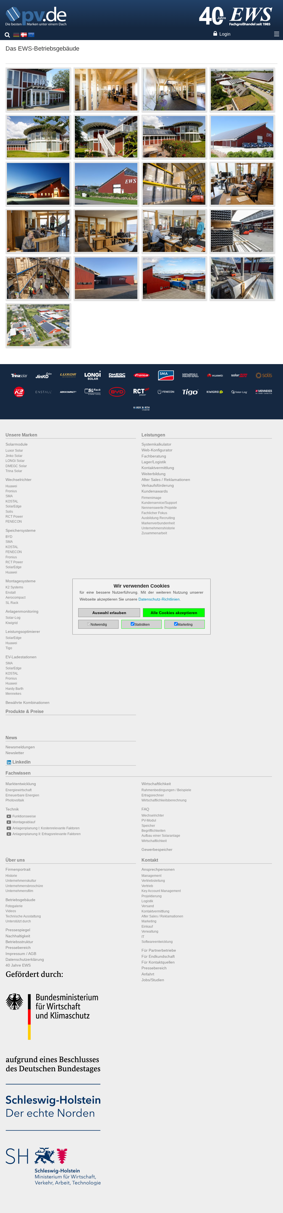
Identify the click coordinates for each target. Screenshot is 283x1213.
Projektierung (152, 896)
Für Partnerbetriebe (159, 950)
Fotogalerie (14, 906)
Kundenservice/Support (159, 503)
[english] (31, 34)
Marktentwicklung (21, 784)
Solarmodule (17, 444)
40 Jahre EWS (18, 965)
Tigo (9, 648)
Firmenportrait (18, 869)
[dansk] (23, 34)
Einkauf (147, 926)
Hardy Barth (14, 689)
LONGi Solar (15, 461)
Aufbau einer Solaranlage (161, 836)
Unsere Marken (21, 435)
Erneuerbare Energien (22, 795)
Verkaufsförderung (158, 485)
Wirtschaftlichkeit (156, 784)
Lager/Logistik (154, 462)
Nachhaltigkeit (18, 936)
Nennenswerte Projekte (159, 508)
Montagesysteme (21, 581)
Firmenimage (151, 498)
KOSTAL (12, 501)
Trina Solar (14, 471)
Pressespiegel (18, 930)
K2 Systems (14, 587)
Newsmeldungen (20, 747)
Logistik (147, 901)
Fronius (11, 491)
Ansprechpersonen (158, 869)
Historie (11, 876)
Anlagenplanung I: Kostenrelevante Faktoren (46, 828)
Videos (11, 911)
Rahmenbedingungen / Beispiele (166, 790)
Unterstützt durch (18, 921)
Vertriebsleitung (153, 881)
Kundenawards (155, 491)
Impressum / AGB (21, 953)
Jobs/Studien (153, 980)
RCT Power (14, 517)
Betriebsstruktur (19, 942)
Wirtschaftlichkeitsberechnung (164, 800)
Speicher (148, 826)
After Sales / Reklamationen (166, 479)
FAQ (145, 809)
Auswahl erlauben (109, 613)
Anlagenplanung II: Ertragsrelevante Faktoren (46, 834)
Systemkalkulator (156, 444)
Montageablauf (23, 822)
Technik (12, 809)
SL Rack (12, 603)
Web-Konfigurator (157, 450)
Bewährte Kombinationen (27, 702)
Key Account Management (161, 891)
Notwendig (99, 625)
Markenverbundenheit (158, 523)
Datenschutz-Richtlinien (159, 599)
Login (224, 34)
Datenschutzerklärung (25, 959)
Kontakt (150, 860)
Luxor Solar (14, 450)
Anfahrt (148, 974)
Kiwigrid (12, 623)
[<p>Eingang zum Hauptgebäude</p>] (38, 89)
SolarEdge (14, 506)
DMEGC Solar (16, 466)
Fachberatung (154, 456)
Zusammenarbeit (154, 533)
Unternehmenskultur (21, 881)
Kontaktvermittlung (158, 467)
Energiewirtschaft (19, 790)
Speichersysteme (21, 530)
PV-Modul (149, 820)
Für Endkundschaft (158, 956)
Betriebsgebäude (20, 900)
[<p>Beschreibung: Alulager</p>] (242, 277)
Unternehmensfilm (19, 891)
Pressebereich (18, 947)
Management (151, 876)
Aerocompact (15, 597)
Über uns (15, 860)
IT (143, 937)
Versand (148, 906)
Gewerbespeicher (157, 849)
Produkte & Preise (25, 711)
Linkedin (21, 762)
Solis (9, 512)
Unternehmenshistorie (158, 528)
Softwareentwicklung (157, 942)
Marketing (149, 921)
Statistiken (142, 625)
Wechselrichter (19, 479)
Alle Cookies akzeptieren (174, 613)
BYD (9, 537)
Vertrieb (147, 886)
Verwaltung (150, 931)
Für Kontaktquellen (158, 962)
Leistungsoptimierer (23, 631)
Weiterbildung (154, 474)
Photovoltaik (15, 800)
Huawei (11, 486)
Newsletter (15, 753)
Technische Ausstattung (23, 916)
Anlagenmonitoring (22, 611)
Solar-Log (13, 618)
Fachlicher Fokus (154, 513)
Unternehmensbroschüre (24, 886)
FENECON (14, 521)
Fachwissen (18, 773)
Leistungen (153, 435)
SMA (9, 496)
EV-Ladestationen (21, 657)
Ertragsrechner (153, 795)
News (11, 737)
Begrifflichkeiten (154, 831)
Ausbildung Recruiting (158, 518)
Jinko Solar (14, 456)
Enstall (11, 592)
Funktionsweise (24, 816)
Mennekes (13, 694)
